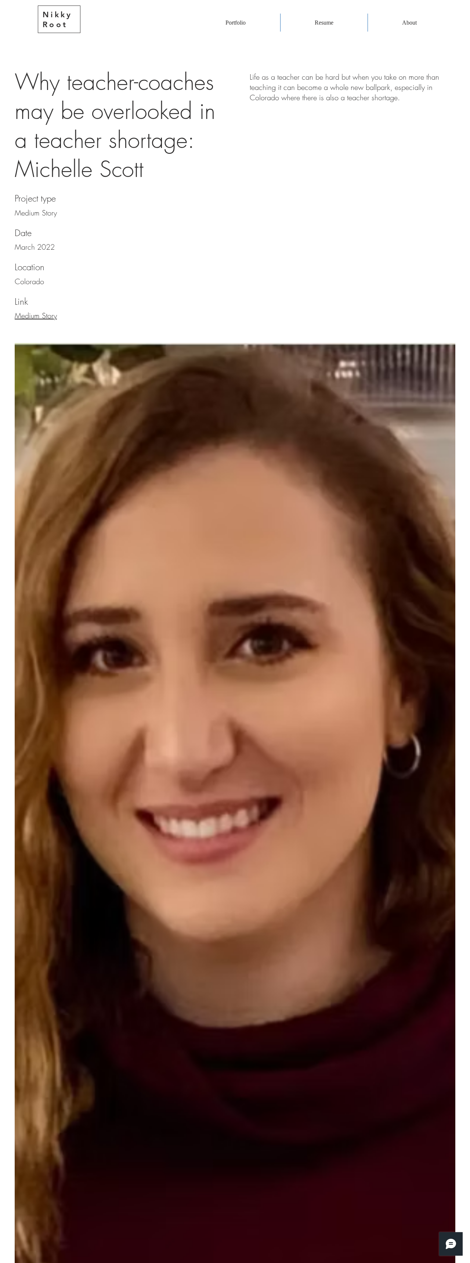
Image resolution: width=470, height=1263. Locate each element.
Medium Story (36, 316)
